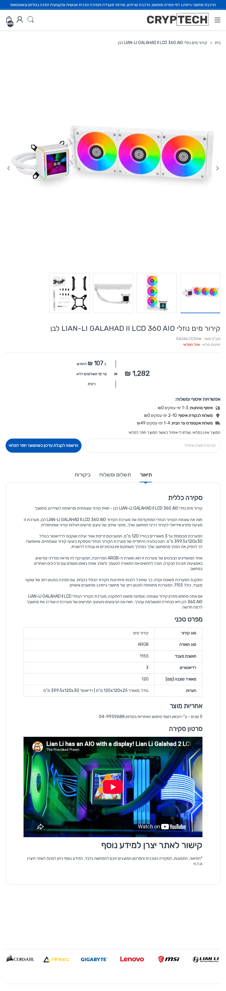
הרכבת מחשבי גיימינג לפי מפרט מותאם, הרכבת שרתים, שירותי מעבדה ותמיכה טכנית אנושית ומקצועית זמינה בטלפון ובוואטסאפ (113, 4)
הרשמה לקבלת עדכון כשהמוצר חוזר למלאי (43, 445)
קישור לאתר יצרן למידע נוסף (151, 845)
